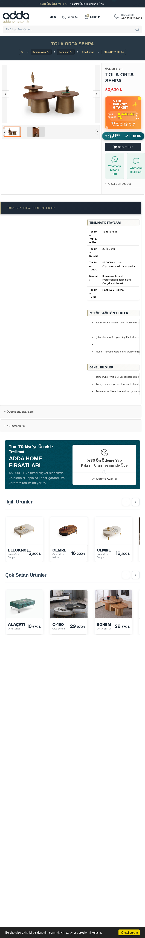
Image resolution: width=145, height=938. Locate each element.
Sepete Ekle (125, 147)
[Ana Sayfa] (22, 52)
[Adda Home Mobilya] (16, 16)
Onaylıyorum (129, 932)
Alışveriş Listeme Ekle (119, 184)
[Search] (137, 29)
